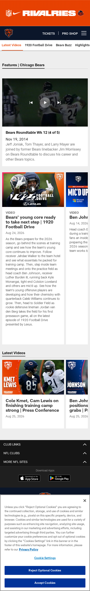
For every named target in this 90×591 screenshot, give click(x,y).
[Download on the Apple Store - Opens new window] (29, 478)
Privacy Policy (28, 549)
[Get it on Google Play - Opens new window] (59, 480)
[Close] (85, 500)
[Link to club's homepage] (8, 31)
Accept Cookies (45, 582)
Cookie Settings (45, 558)
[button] (31, 102)
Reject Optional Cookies (45, 570)
